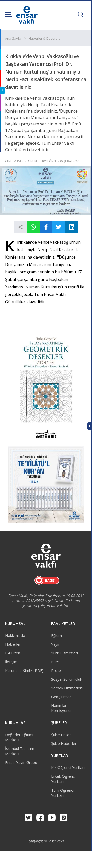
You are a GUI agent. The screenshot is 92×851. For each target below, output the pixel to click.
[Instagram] (63, 817)
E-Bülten (12, 652)
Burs (55, 661)
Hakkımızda (15, 635)
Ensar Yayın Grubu (21, 762)
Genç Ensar (61, 696)
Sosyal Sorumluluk (66, 679)
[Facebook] (40, 817)
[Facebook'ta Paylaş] (46, 227)
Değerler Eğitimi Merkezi (19, 737)
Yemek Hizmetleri (67, 687)
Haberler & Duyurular (45, 38)
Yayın (55, 644)
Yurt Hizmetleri (64, 652)
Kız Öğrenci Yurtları (68, 767)
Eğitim (56, 635)
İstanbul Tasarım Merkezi (19, 751)
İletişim (11, 661)
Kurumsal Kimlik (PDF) (24, 670)
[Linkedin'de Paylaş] (71, 227)
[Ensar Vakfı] (27, 22)
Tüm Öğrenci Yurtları (62, 793)
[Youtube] (52, 817)
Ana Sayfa (13, 38)
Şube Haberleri (64, 743)
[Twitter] (28, 817)
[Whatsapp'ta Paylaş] (33, 227)
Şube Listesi (61, 734)
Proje (56, 670)
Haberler (13, 644)
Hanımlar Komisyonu (61, 708)
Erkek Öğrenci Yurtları (63, 779)
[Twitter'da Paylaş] (58, 227)
